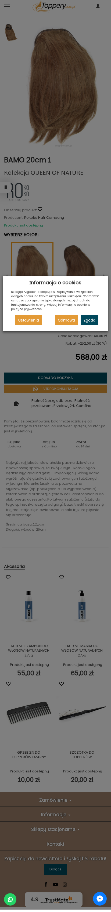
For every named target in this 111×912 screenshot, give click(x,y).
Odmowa (66, 320)
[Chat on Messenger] (100, 899)
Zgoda (89, 320)
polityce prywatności (26, 309)
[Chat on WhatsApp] (10, 899)
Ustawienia (28, 320)
